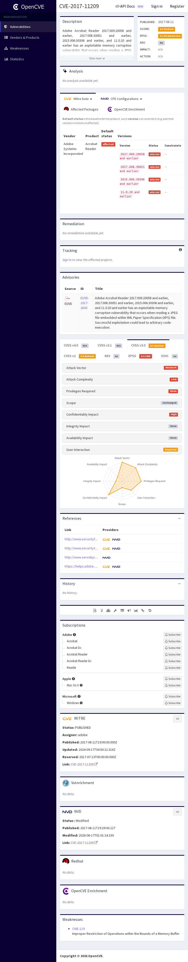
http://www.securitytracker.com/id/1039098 (97, 548)
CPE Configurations (124, 99)
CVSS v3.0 (147, 345)
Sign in (157, 6)
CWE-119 (78, 928)
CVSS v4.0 (75, 345)
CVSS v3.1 (109, 345)
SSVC (168, 356)
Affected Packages (84, 109)
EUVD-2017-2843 (85, 303)
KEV (111, 356)
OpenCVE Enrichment (129, 109)
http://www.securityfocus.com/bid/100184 (96, 539)
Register (177, 6)
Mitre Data (81, 99)
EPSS (139, 356)
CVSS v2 (79, 356)
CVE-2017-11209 (79, 6)
